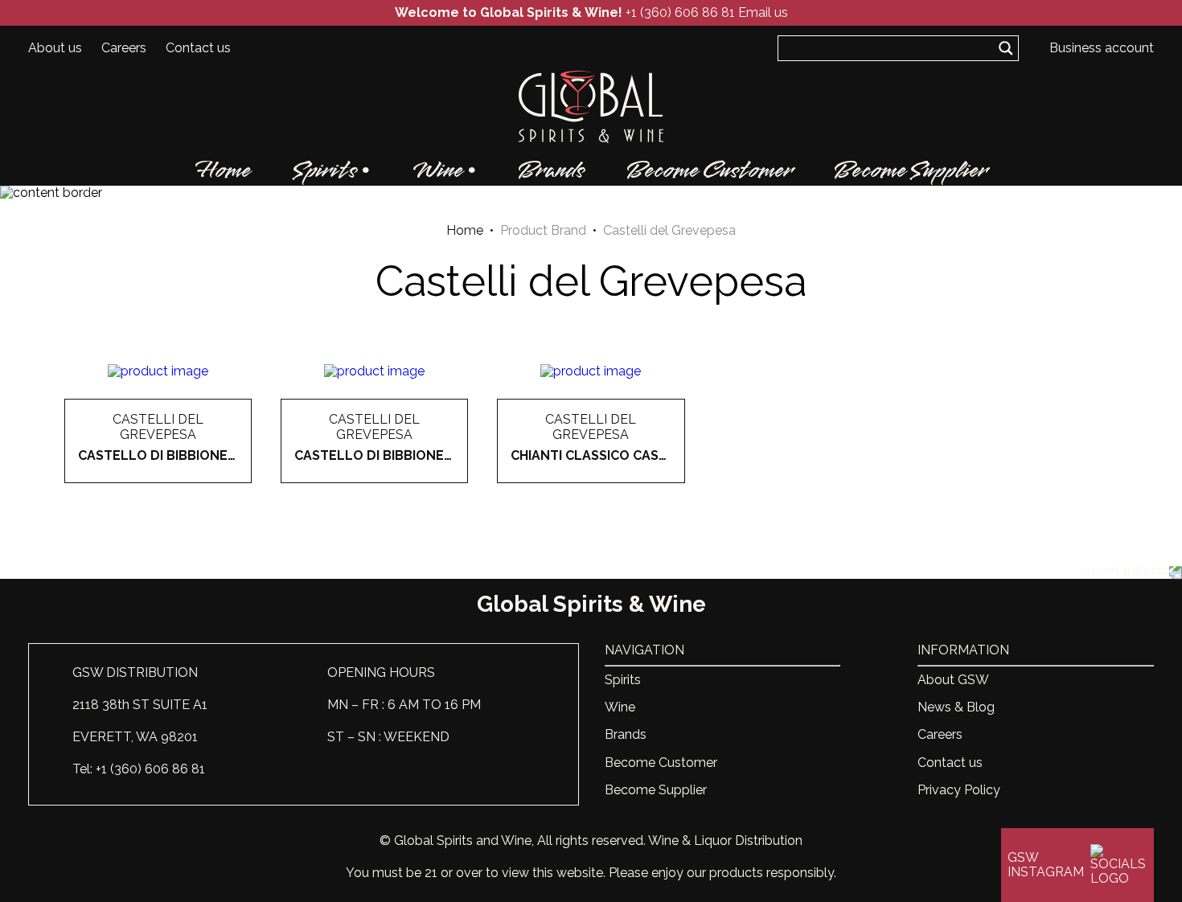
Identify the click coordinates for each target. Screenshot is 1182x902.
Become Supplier (910, 170)
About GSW (953, 679)
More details (158, 483)
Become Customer (709, 170)
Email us (763, 12)
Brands (551, 170)
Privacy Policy (958, 789)
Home (223, 170)
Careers (123, 47)
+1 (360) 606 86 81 (680, 12)
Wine (437, 170)
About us (55, 47)
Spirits (325, 170)
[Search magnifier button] (1005, 48)
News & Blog (956, 707)
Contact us (198, 47)
